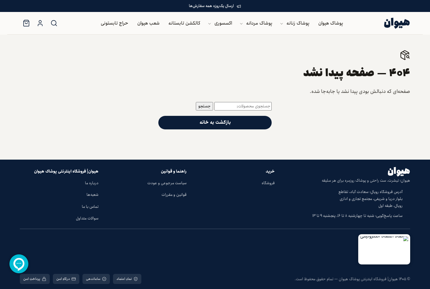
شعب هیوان (148, 23)
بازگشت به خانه (215, 122)
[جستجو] (54, 23)
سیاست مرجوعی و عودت (167, 183)
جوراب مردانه (205, 91)
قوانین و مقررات (174, 195)
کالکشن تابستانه (184, 23)
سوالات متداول (87, 218)
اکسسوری (223, 23)
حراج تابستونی (114, 23)
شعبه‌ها (93, 195)
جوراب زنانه (206, 79)
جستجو (204, 106)
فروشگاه (268, 183)
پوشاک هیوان (330, 23)
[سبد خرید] (26, 23)
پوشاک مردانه (259, 23)
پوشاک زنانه (297, 23)
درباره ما (92, 183)
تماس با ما (90, 207)
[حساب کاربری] (40, 23)
